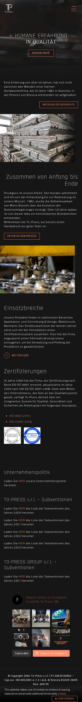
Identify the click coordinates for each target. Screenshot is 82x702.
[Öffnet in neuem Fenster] (12, 443)
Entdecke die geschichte (59, 104)
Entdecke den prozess (22, 236)
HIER (22, 481)
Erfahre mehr (41, 53)
